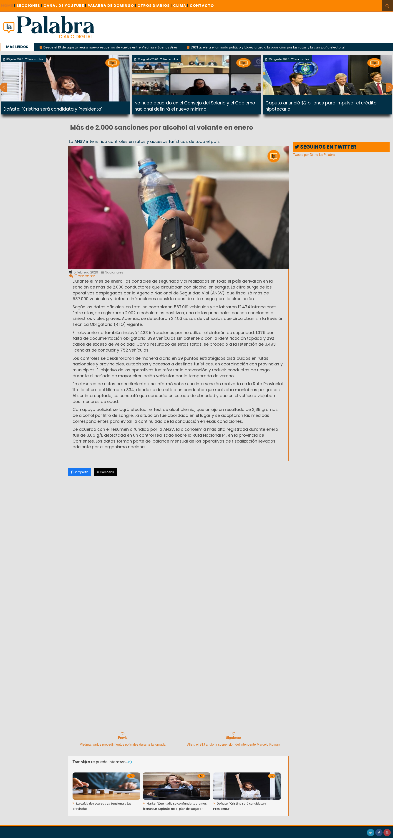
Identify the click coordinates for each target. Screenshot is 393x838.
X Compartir (105, 472)
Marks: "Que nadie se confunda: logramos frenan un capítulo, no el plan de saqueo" (175, 806)
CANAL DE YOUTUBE (64, 5)
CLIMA (181, 5)
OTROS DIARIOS (154, 5)
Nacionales (113, 272)
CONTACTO (202, 5)
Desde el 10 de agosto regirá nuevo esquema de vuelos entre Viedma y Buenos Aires (83, 47)
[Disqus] (178, 539)
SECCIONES (29, 5)
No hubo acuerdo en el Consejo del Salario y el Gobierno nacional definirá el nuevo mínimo (194, 106)
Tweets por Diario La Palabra (314, 154)
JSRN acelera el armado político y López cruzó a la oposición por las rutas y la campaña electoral (240, 47)
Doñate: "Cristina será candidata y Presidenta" (53, 109)
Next (389, 87)
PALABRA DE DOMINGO (112, 5)
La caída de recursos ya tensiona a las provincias (102, 806)
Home (8, 5)
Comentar (84, 276)
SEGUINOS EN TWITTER (327, 146)
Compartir (80, 472)
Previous (3, 87)
